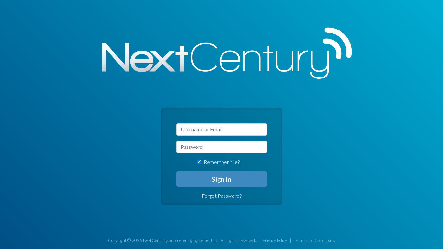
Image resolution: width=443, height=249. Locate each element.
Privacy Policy (275, 240)
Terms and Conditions (314, 240)
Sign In (221, 179)
